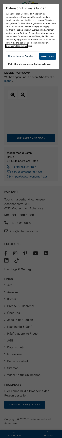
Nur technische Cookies (20, 56)
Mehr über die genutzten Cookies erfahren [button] (29, 64)
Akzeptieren (47, 56)
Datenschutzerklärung (16, 46)
